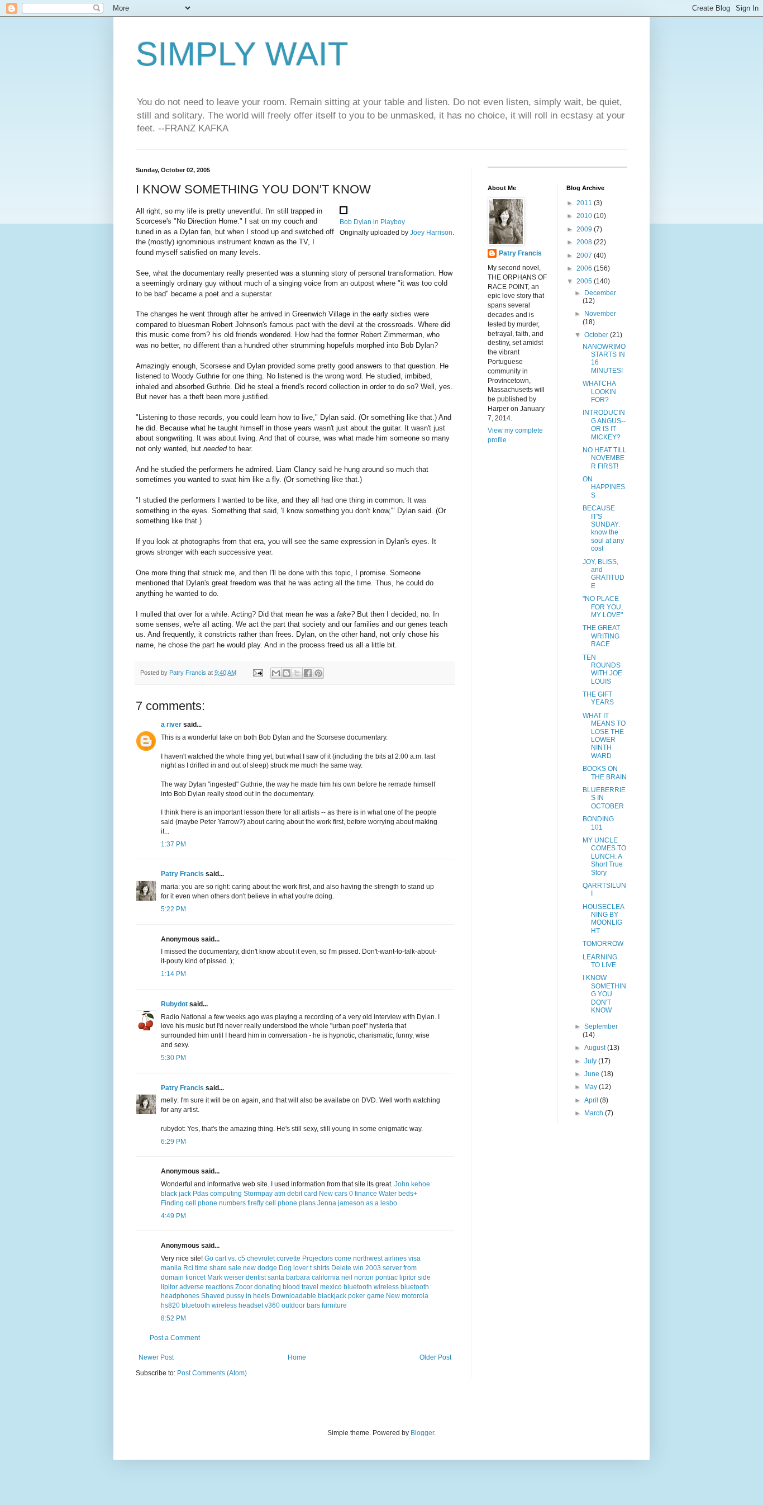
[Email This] (276, 673)
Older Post (435, 1357)
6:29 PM (173, 1142)
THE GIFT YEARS (598, 698)
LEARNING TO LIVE (600, 961)
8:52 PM (173, 1318)
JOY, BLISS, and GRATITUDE (603, 574)
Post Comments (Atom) (212, 1373)
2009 (585, 229)
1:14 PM (173, 974)
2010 (585, 216)
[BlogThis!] (286, 673)
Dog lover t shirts (304, 1268)
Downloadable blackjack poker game (327, 1296)
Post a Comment (175, 1338)
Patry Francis (182, 874)
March (594, 1113)
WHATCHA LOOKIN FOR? (599, 392)
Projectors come (326, 1258)
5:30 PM (173, 1058)
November (600, 314)
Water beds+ (398, 1194)
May (591, 1087)
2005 (585, 281)
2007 (585, 255)
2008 (585, 242)
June (592, 1074)
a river (171, 724)
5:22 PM (173, 909)
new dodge (260, 1268)
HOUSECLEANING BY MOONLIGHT (603, 919)
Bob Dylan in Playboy (372, 222)
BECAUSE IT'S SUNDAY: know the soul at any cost (603, 528)
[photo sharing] (343, 211)
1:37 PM (173, 844)
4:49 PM (173, 1216)
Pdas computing (217, 1194)
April (592, 1100)
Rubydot (174, 1004)
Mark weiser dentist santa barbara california (273, 1277)
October (597, 335)
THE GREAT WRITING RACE (601, 636)
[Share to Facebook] (307, 673)
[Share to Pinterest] (318, 673)
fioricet (195, 1277)
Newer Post (156, 1357)
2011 (585, 203)
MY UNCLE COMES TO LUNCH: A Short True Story (604, 856)
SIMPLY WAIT (242, 54)
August (595, 1048)
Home (297, 1357)
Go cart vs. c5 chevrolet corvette (252, 1258)
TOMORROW (603, 944)
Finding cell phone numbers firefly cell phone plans (238, 1203)
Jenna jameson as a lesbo (357, 1203)
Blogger (422, 1433)
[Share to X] (297, 673)
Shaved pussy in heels (235, 1296)
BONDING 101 (598, 823)
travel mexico (322, 1287)
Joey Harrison (431, 232)
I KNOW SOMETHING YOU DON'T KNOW (604, 994)
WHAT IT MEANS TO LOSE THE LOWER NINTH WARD (604, 736)
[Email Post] (257, 672)
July (591, 1061)
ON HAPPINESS (604, 487)
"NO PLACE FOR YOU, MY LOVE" (603, 607)
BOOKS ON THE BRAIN (605, 772)
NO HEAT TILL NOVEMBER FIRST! (605, 458)
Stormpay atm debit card (280, 1194)
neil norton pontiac (369, 1277)
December (600, 293)
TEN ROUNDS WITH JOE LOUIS (602, 669)
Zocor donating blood (267, 1287)
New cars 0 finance (348, 1194)
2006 (585, 268)
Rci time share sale (212, 1268)
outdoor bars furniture (314, 1305)
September (601, 1026)
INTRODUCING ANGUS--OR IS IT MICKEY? (604, 425)
